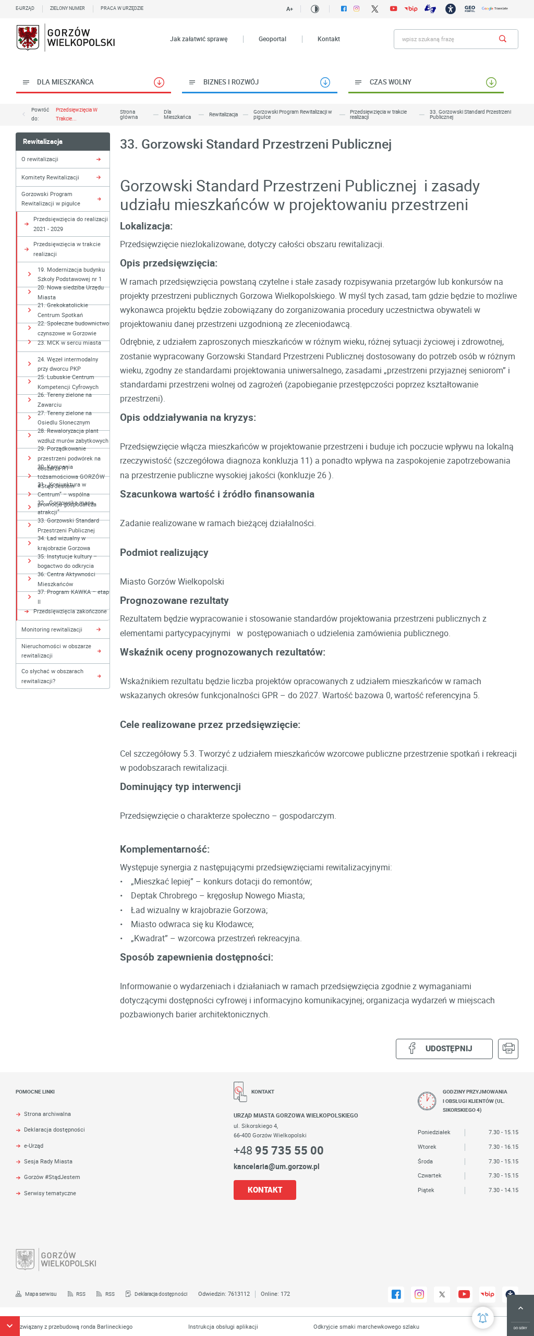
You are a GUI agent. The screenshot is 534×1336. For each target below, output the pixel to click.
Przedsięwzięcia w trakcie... (77, 114)
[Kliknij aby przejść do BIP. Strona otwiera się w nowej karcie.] (411, 9)
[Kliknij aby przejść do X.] (374, 9)
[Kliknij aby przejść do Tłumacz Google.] (495, 8)
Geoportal (272, 39)
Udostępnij (449, 1048)
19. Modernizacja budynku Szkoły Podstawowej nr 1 (71, 274)
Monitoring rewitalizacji (51, 629)
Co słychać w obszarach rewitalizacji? (52, 676)
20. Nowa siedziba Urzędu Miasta (71, 292)
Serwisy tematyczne (50, 1193)
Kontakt (329, 39)
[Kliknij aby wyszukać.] (503, 39)
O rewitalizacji (39, 159)
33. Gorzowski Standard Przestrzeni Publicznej (68, 525)
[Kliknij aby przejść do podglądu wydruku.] (508, 1049)
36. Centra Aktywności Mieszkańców (66, 579)
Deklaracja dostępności (54, 1129)
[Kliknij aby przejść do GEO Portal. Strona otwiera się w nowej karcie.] (470, 9)
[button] (10, 1326)
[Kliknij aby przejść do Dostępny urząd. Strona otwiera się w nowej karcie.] (450, 9)
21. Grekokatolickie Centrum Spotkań (63, 310)
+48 (279, 1150)
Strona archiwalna (47, 1114)
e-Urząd (33, 1146)
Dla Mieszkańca (65, 82)
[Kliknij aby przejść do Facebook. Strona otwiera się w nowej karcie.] (344, 8)
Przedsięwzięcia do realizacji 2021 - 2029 (70, 224)
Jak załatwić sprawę (198, 39)
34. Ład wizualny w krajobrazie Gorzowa (64, 543)
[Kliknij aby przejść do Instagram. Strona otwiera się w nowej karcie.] (356, 8)
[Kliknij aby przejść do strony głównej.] (66, 39)
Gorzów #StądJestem (52, 1177)
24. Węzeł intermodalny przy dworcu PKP (68, 364)
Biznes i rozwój (231, 82)
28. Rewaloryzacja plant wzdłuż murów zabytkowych (73, 435)
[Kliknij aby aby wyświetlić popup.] (483, 1318)
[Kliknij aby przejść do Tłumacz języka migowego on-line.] (430, 9)
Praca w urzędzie (122, 8)
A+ (289, 9)
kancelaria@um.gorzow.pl (277, 1166)
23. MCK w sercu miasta (69, 342)
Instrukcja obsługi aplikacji (209, 1326)
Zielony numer (67, 8)
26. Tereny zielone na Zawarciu (65, 399)
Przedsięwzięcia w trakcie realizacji (67, 249)
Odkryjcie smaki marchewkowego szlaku (352, 1326)
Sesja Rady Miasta (48, 1161)
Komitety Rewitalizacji (50, 177)
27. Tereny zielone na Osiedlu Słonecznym (65, 418)
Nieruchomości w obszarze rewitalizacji (56, 651)
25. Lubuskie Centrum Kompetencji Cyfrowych (68, 382)
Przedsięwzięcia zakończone (70, 611)
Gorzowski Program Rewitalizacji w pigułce (50, 199)
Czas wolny (390, 82)
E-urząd (25, 8)
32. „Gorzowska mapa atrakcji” (66, 507)
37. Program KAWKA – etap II (73, 596)
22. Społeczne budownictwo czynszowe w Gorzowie (73, 328)
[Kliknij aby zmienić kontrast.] (315, 9)
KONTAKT (265, 1190)
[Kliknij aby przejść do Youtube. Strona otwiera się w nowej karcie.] (393, 8)
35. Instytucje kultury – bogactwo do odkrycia (67, 561)
